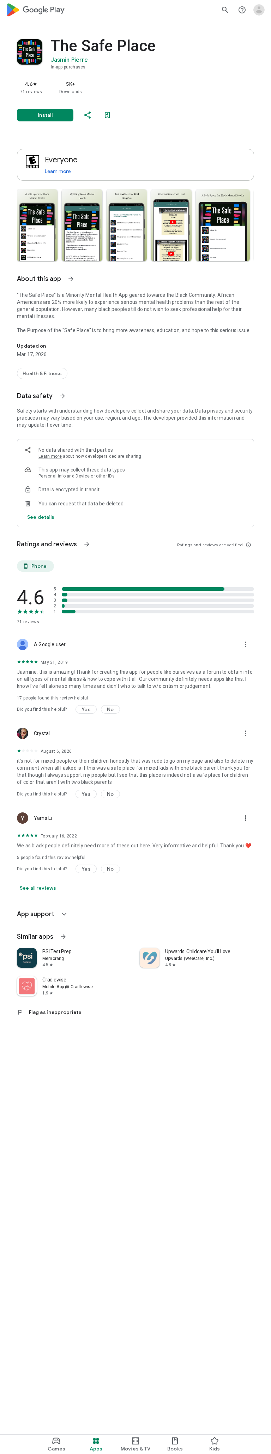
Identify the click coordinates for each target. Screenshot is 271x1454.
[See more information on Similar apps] (63, 936)
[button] (37, 225)
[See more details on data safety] (41, 517)
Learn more (58, 171)
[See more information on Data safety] (62, 395)
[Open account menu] (259, 9)
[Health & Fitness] (42, 373)
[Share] (87, 115)
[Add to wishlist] (107, 115)
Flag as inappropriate (49, 1012)
